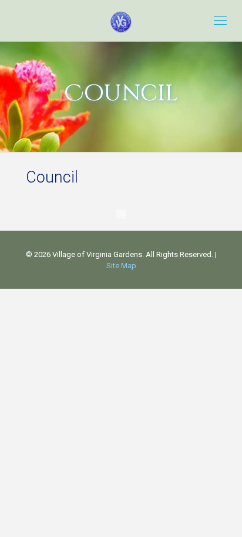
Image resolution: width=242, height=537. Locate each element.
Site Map (121, 265)
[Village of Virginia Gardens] (121, 20)
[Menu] (220, 21)
